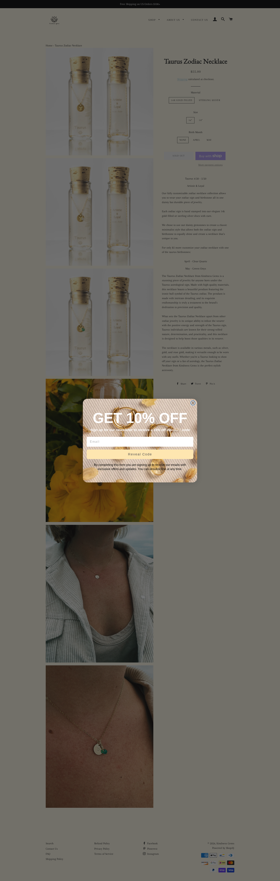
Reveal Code (140, 454)
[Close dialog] (193, 403)
